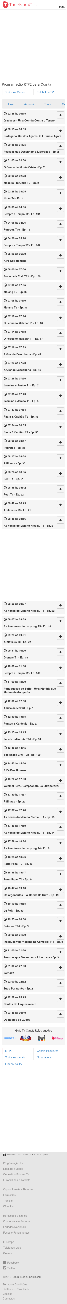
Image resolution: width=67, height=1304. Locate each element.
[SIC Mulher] (57, 1038)
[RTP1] (10, 1038)
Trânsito (8, 1200)
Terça (47, 104)
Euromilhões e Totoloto (16, 1180)
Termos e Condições (15, 1284)
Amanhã (29, 104)
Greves (7, 1253)
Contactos (9, 1298)
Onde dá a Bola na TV (16, 1174)
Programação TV (13, 1163)
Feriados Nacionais (14, 1227)
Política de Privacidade (16, 1289)
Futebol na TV (45, 92)
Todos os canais (15, 1057)
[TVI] (41, 1038)
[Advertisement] (33, 45)
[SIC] (26, 1038)
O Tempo (8, 1242)
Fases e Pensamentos (16, 1232)
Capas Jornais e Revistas (18, 1189)
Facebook (13, 1262)
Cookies (7, 1294)
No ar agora (44, 1057)
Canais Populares (47, 1050)
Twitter (11, 1268)
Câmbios (8, 1206)
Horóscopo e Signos (15, 1215)
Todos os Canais (15, 92)
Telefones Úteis (12, 1247)
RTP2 (8, 1050)
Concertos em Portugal (16, 1221)
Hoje (11, 104)
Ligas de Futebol (13, 1169)
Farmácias (9, 1195)
